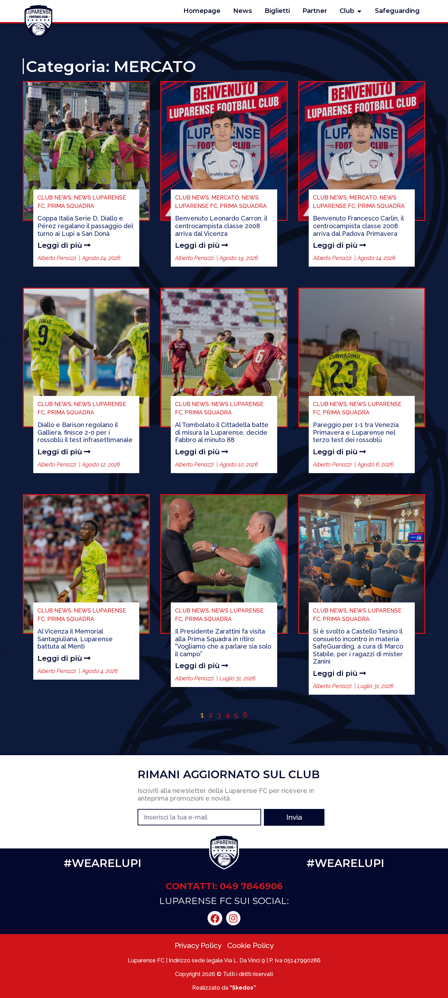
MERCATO (225, 197)
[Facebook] (215, 918)
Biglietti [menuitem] (277, 11)
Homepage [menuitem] (201, 11)
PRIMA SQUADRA (70, 206)
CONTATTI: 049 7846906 (224, 886)
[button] (359, 11)
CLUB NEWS (54, 197)
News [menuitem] (242, 11)
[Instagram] (233, 918)
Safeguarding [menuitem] (397, 11)
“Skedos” (243, 987)
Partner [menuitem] (314, 11)
